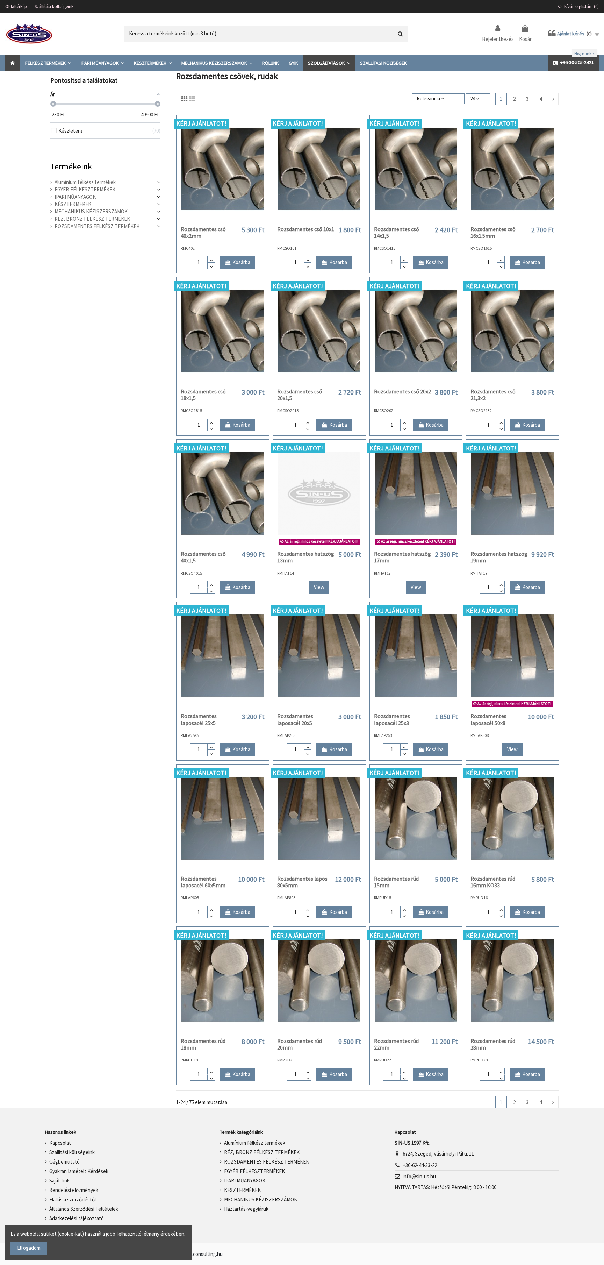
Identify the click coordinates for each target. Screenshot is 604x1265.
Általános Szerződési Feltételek (83, 1209)
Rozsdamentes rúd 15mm (396, 882)
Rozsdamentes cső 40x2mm (203, 232)
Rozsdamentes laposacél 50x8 (488, 719)
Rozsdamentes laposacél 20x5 (295, 719)
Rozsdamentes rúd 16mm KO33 (492, 882)
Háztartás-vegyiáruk (246, 1209)
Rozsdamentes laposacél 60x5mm (203, 882)
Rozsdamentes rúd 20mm (299, 1044)
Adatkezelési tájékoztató (76, 1218)
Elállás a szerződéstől (72, 1199)
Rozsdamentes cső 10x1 (305, 229)
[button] (48, 63)
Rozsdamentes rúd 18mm (203, 1044)
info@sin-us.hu (419, 1176)
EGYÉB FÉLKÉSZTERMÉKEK (85, 189)
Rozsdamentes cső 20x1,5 (299, 394)
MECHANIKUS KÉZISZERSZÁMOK (91, 211)
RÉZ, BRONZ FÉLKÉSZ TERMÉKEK (92, 218)
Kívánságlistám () (581, 6)
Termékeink (71, 166)
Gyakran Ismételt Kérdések (78, 1171)
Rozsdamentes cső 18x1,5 (203, 394)
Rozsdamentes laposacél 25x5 (199, 719)
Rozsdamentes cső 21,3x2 (493, 394)
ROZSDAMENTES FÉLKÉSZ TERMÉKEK (97, 226)
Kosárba (241, 262)
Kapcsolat (60, 1142)
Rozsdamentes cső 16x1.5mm (493, 232)
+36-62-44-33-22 (420, 1165)
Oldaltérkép (16, 6)
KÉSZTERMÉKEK (73, 204)
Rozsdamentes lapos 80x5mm (302, 882)
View (319, 587)
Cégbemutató (64, 1161)
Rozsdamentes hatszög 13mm (305, 557)
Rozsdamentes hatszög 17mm (402, 557)
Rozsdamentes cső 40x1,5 (203, 557)
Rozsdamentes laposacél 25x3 (392, 719)
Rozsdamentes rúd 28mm (492, 1044)
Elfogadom (29, 1247)
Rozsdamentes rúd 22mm (396, 1044)
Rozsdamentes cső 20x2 (402, 391)
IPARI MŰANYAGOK (75, 196)
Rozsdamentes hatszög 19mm (498, 557)
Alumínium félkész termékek (85, 182)
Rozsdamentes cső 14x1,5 (396, 232)
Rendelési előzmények (73, 1190)
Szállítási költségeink (54, 6)
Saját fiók (59, 1180)
